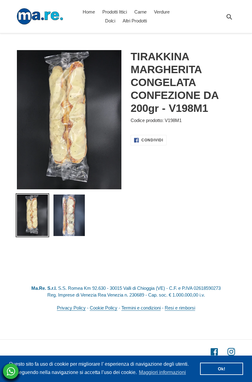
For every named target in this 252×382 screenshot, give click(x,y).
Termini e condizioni (141, 307)
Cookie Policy (103, 307)
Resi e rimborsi (180, 307)
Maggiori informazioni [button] (162, 372)
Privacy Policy (71, 307)
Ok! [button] (221, 368)
